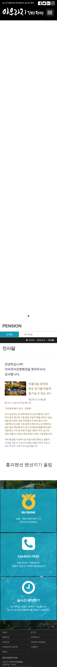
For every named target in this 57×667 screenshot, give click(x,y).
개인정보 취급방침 (38, 642)
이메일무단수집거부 (10, 647)
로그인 (5, 2)
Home (4, 632)
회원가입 (11, 2)
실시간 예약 (29, 2)
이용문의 (34, 647)
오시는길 (28, 334)
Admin (4, 652)
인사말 (9, 334)
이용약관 (5, 642)
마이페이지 (20, 2)
